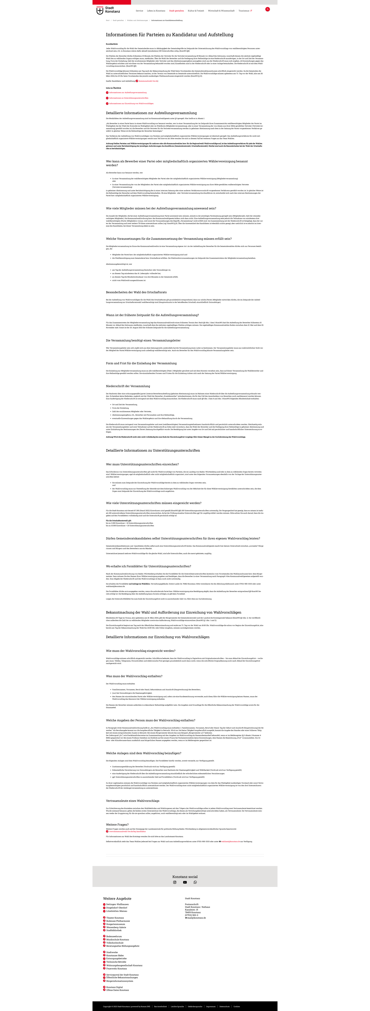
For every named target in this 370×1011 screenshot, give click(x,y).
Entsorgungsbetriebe (116, 958)
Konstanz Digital (114, 987)
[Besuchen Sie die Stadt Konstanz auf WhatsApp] (195, 882)
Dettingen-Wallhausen (117, 904)
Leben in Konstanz (156, 10)
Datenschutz (224, 1006)
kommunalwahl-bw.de (148, 81)
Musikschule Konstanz (117, 939)
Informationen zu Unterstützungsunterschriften (128, 98)
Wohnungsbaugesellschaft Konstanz (124, 965)
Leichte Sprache (177, 1006)
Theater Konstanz (115, 917)
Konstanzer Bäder (115, 955)
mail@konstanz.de (196, 917)
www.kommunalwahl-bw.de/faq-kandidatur (127, 831)
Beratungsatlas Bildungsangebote (122, 945)
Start (108, 20)
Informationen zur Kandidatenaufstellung (166, 20)
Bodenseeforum (114, 936)
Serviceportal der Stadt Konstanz (122, 974)
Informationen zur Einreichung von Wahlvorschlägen (131, 103)
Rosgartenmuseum (115, 924)
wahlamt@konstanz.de (230, 841)
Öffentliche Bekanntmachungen (122, 977)
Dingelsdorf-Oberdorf (116, 907)
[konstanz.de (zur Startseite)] (108, 11)
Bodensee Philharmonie (118, 921)
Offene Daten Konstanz (117, 990)
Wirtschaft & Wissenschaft (221, 10)
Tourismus (244, 10)
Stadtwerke (112, 952)
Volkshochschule (114, 942)
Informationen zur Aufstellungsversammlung (128, 92)
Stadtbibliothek (114, 930)
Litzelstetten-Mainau (116, 911)
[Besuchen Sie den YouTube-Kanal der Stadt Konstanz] (185, 882)
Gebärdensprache (195, 1006)
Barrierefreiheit (160, 1006)
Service (139, 10)
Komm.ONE (145, 1006)
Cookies (237, 1006)
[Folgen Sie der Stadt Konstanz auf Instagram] (174, 882)
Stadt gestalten (176, 10)
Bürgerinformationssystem (119, 981)
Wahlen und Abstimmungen (137, 20)
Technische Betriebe (116, 961)
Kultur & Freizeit (196, 10)
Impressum (211, 1006)
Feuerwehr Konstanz (116, 968)
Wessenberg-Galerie (116, 927)
